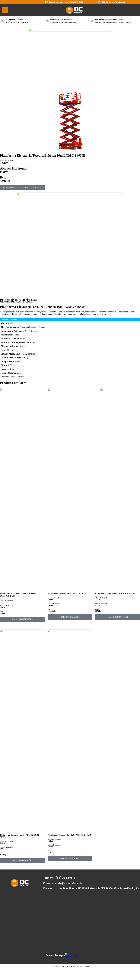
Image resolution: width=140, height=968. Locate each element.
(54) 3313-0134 (66, 877)
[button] (5, 10)
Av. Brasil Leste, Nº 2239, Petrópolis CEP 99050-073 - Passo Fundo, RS (99, 888)
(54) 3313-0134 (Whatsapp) (113, 2)
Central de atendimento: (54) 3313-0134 (66, 2)
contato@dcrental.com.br (67, 883)
